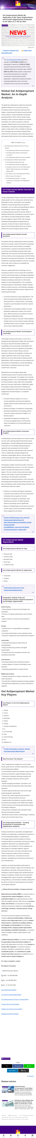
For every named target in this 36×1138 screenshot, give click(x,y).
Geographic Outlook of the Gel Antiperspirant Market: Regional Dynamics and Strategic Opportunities (18, 169)
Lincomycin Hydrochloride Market (11, 994)
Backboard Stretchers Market (10, 1014)
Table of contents (16, 142)
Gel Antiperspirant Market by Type (15, 162)
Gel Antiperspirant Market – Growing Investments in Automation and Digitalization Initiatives (18, 180)
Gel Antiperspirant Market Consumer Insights (18, 157)
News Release (6, 1058)
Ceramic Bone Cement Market (10, 1004)
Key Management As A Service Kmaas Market (14, 999)
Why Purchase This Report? (13, 176)
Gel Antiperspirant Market (14, 59)
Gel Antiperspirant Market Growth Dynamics (17, 150)
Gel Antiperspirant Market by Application (16, 164)
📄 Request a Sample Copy (10, 50)
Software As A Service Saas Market (11, 1009)
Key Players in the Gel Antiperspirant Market (18, 173)
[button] (23, 1070)
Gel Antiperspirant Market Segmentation (15, 159)
